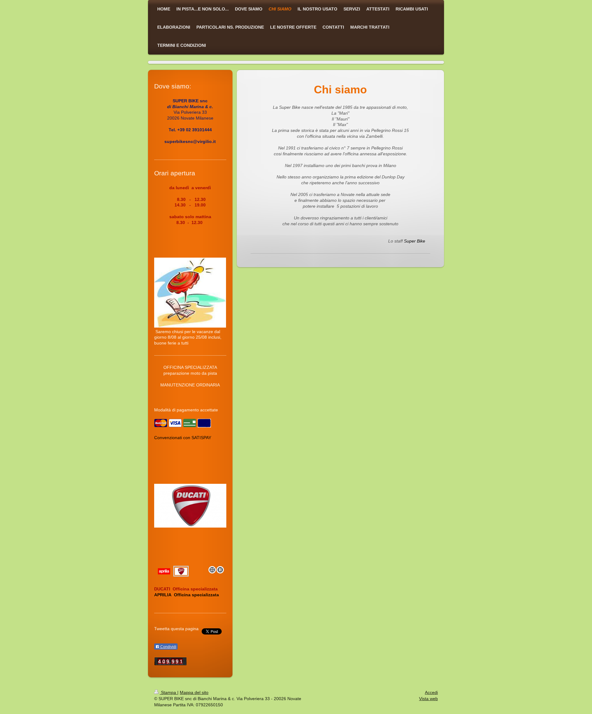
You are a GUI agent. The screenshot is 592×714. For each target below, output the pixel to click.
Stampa (168, 692)
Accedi (431, 692)
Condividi (167, 647)
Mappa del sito (194, 692)
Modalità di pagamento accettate (186, 409)
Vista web (428, 698)
